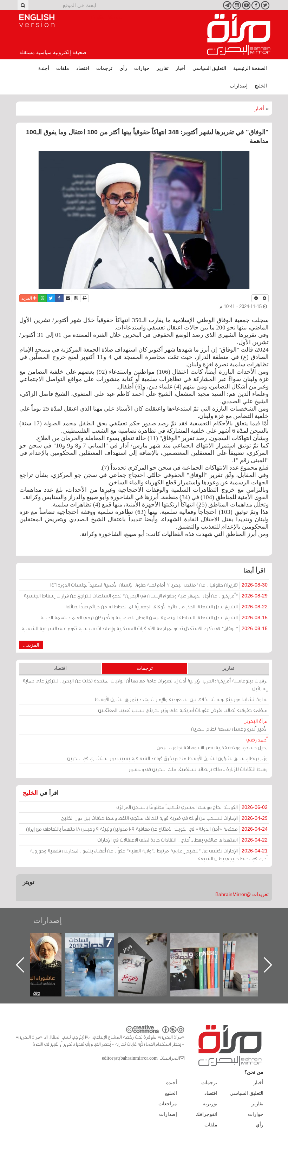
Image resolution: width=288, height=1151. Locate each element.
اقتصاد (82, 68)
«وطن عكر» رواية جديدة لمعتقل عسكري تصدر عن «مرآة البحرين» (202, 953)
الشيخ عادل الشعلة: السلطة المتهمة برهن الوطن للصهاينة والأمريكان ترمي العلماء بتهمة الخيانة (154, 617)
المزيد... (31, 645)
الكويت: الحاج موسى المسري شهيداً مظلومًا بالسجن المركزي (192, 807)
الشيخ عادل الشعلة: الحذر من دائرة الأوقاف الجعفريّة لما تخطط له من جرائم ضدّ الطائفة (166, 606)
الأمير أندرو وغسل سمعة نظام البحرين (229, 724)
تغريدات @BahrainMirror (242, 894)
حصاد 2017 (149, 941)
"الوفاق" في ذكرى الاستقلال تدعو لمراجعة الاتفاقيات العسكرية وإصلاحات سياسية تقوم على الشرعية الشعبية (144, 628)
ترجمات (104, 68)
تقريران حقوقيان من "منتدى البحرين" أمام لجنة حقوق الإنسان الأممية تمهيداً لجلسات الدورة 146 (159, 584)
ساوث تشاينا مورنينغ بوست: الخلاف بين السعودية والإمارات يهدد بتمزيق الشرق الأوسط (181, 699)
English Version (36, 21)
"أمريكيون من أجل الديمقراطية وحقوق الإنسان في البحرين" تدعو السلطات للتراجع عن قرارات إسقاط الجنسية (146, 595)
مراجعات (167, 1103)
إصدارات (239, 86)
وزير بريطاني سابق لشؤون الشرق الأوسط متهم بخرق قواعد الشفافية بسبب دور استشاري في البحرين (167, 758)
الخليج (261, 86)
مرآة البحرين (238, 35)
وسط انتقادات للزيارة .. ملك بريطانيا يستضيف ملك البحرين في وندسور (198, 769)
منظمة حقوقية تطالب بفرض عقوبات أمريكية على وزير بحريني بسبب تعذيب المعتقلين (183, 710)
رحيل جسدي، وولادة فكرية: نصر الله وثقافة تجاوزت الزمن (212, 743)
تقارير (163, 68)
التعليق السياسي (209, 68)
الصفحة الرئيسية (250, 68)
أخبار (180, 68)
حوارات (142, 68)
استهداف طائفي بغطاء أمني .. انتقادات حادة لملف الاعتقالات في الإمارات (182, 839)
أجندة (43, 68)
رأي (123, 68)
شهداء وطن (44, 941)
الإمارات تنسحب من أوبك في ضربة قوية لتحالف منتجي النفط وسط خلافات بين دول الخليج (164, 818)
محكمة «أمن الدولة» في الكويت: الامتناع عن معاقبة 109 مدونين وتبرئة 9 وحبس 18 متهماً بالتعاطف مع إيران (147, 828)
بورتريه (210, 1103)
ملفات (62, 68)
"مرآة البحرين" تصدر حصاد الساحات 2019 (254, 949)
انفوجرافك (206, 1114)
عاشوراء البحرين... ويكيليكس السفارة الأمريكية (97, 949)
